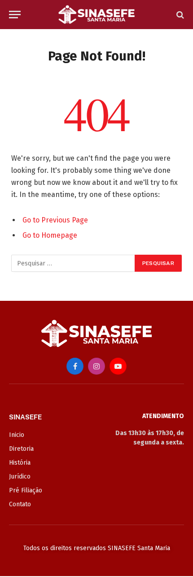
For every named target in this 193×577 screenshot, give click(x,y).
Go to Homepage (49, 235)
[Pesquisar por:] (73, 263)
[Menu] (15, 14)
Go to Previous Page (55, 220)
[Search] (179, 14)
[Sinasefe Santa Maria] (96, 14)
